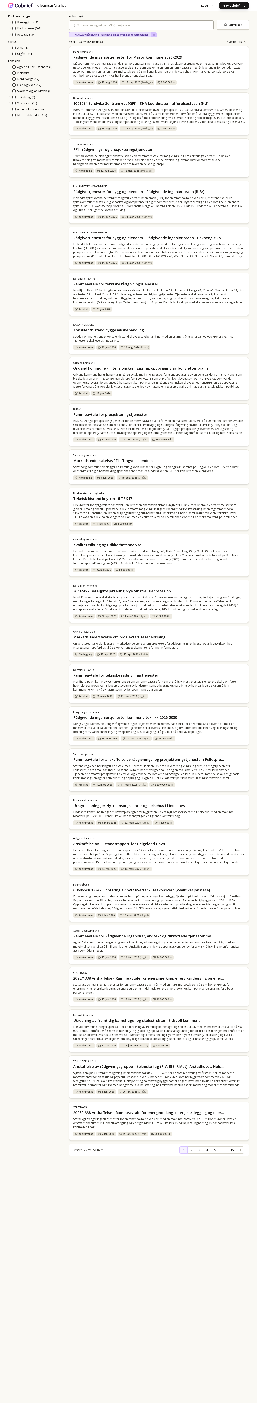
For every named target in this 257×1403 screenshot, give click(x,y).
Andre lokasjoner (28, 109)
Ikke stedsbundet (28, 115)
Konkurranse (25, 28)
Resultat (22, 34)
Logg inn (207, 5)
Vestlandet (24, 103)
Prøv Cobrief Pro (234, 5)
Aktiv (20, 48)
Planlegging (24, 22)
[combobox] (141, 25)
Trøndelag (24, 97)
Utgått (21, 54)
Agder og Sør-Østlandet (32, 67)
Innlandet (23, 73)
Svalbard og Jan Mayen (32, 91)
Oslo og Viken (26, 85)
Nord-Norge (25, 79)
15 (232, 1150)
